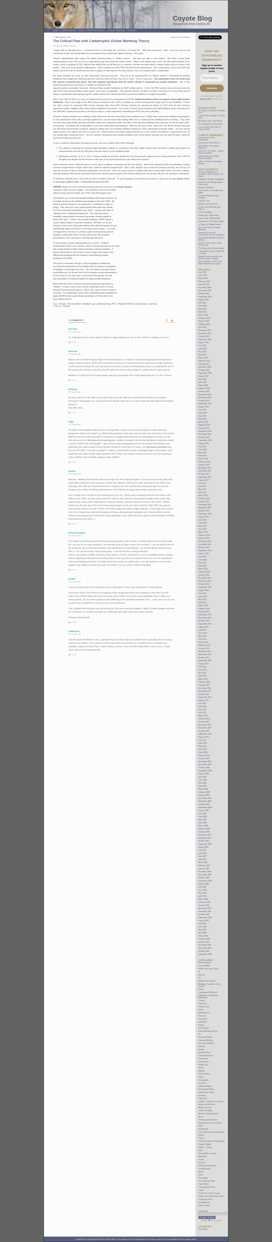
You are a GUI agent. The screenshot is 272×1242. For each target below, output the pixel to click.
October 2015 (203, 547)
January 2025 (203, 321)
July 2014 (202, 593)
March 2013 (203, 642)
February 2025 (204, 318)
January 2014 (203, 612)
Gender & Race (204, 1052)
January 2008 (203, 832)
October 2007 (203, 841)
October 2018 (203, 437)
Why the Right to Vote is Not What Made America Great (210, 262)
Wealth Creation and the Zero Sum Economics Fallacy (210, 257)
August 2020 (203, 376)
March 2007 (203, 862)
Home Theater (204, 1074)
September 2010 (205, 734)
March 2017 (203, 495)
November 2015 (204, 544)
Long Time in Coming (179, 37)
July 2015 (202, 556)
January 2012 (203, 685)
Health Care (203, 1065)
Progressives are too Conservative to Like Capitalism (211, 234)
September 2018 (205, 440)
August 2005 (203, 920)
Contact (132, 31)
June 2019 (202, 413)
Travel (200, 1190)
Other (200, 1126)
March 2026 (203, 278)
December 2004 (204, 945)
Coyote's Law (203, 1006)
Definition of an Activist (207, 204)
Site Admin (202, 1229)
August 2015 (203, 553)
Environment (203, 1028)
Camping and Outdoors (207, 992)
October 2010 (203, 731)
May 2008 (202, 820)
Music (200, 1117)
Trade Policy (203, 1184)
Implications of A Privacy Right (211, 221)
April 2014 (202, 602)
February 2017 (204, 498)
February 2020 (204, 388)
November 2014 (204, 581)
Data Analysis (204, 1013)
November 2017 (204, 471)
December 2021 (204, 330)
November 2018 (204, 434)
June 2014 (202, 596)
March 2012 (203, 679)
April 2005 (202, 933)
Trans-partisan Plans (206, 1187)
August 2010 (203, 737)
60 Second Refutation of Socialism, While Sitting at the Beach (210, 174)
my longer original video (67, 182)
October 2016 (203, 511)
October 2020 (203, 370)
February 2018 (204, 462)
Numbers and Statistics (208, 1120)
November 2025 (204, 290)
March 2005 (203, 936)
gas (94, 304)
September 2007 (205, 844)
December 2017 (204, 468)
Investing (202, 1095)
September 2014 (205, 587)
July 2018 (202, 446)
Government (203, 1062)
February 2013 (204, 645)
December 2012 (204, 651)
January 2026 (203, 284)
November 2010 (204, 728)
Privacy (201, 1138)
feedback (87, 304)
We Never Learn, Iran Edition (210, 121)
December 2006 (204, 871)
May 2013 (202, 636)
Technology (203, 1178)
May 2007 (202, 856)
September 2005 (205, 917)
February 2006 (204, 902)
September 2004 (205, 954)
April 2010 (202, 749)
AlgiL (71, 421)
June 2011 (202, 706)
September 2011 (205, 697)
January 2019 (203, 428)
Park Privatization (95, 31)
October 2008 (203, 804)
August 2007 (203, 847)
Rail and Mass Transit (207, 1153)
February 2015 (204, 572)
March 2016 (203, 532)
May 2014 (202, 599)
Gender (201, 1049)
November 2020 (204, 367)
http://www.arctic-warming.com (101, 440)
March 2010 (203, 752)
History (201, 1068)
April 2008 (202, 823)
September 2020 (205, 373)
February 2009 (204, 792)
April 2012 (202, 676)
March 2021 (203, 358)
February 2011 (204, 719)
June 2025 (202, 306)
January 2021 (203, 364)
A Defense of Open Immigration (211, 179)
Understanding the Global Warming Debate (208, 157)
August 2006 (203, 884)
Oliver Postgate (76, 533)
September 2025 (205, 297)
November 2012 (204, 654)
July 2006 (202, 887)
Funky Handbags (205, 212)
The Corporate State (206, 1181)
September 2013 (205, 624)
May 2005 (202, 930)
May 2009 (202, 783)
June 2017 (202, 486)
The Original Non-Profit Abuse (210, 124)
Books (201, 989)
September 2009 (205, 771)
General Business (205, 1055)
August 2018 (203, 443)
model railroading (205, 1110)
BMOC (81, 31)
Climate (62, 304)
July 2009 (202, 777)
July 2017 (202, 483)
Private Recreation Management (211, 1141)
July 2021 (202, 345)
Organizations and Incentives (210, 1123)
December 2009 (204, 761)
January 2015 (203, 575)
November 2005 (204, 911)
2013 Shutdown (204, 963)
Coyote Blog (192, 18)
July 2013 (202, 630)
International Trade (206, 1092)
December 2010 (204, 725)
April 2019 (202, 419)
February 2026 (204, 281)
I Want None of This (63, 37)
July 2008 (202, 813)
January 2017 (203, 501)
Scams (201, 1159)
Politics (201, 1135)
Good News (203, 1058)
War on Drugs (204, 1205)
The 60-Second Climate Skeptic (211, 248)
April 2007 (202, 859)
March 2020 (203, 385)
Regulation (202, 1156)
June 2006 (202, 890)
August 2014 (203, 590)
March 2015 (203, 569)
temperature (142, 304)
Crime (200, 1010)
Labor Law (202, 1098)
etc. (199, 1034)
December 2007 (204, 835)
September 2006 (205, 881)
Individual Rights (205, 1086)
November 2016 (204, 507)
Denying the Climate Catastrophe (206, 139)
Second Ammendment (207, 1166)
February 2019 (204, 425)
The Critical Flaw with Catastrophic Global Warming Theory (101, 41)
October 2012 (203, 657)
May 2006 (202, 893)
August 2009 (203, 774)
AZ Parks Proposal (116, 31)
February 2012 (204, 682)
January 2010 (203, 758)
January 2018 (203, 465)
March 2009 (203, 789)
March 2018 (203, 459)
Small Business (204, 1169)
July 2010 (202, 740)
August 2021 (203, 342)
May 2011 (202, 709)
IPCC (114, 304)
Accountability (204, 966)
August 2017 (203, 480)
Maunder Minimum (126, 304)
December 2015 (204, 541)
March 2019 (203, 422)
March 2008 (203, 826)
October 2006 (203, 878)
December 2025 (204, 287)
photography (203, 1129)
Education (202, 1022)
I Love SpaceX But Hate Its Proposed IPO (209, 128)
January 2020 (203, 391)
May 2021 (202, 352)
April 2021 (202, 355)
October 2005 (203, 914)
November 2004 (204, 948)
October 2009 (203, 768)
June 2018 (202, 449)
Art (199, 978)
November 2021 (204, 333)
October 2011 (203, 694)
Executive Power (205, 1037)
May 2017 (202, 489)
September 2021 (205, 339)
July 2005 (202, 923)
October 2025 (203, 293)
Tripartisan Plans (205, 1199)
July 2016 (202, 520)
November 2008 (204, 801)
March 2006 (203, 899)
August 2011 (203, 700)
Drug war (202, 1016)
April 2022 (202, 327)
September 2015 (205, 550)
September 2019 (205, 404)
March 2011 (203, 716)
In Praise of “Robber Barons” (210, 224)
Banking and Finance (207, 981)
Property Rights (204, 1144)
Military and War (205, 1107)
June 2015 (202, 560)
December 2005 (204, 908)
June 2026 (202, 275)
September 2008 (205, 807)
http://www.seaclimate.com (158, 447)
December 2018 (204, 431)
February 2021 (204, 361)
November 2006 (204, 875)
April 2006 (202, 896)
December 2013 (204, 615)
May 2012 (202, 673)
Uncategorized (204, 1202)
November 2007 (204, 838)
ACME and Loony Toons (208, 969)
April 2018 (202, 456)
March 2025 (203, 315)
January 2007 (203, 869)
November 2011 (204, 691)
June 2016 (202, 523)
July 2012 (202, 667)
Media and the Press (206, 1104)
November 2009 (204, 764)
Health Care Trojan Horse (208, 215)
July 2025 (202, 303)
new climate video (180, 178)
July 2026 (202, 272)
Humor (201, 1077)
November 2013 (204, 618)
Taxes (200, 1175)
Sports (201, 1172)
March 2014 (203, 605)
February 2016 (204, 535)
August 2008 (203, 810)
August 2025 (203, 300)
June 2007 (202, 853)
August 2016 (203, 517)
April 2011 (202, 712)
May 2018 (202, 453)
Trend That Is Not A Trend (209, 1193)
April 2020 (202, 382)
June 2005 (202, 927)
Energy (201, 1025)
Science (201, 1163)
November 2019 (204, 397)
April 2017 (202, 492)
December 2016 (204, 505)
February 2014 (204, 608)
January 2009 (203, 795)
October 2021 (203, 336)
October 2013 (203, 621)
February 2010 (204, 755)
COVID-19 (202, 1003)
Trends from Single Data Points (211, 1196)
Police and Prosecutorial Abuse (211, 1132)
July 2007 (202, 850)
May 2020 (202, 379)
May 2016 (202, 526)
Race (200, 1150)
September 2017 (205, 477)
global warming (104, 304)
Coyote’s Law (203, 201)
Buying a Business (206, 187)
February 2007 (204, 865)
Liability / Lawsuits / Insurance (210, 1101)
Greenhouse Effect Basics (209, 143)
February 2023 (204, 324)
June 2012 (202, 670)
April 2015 (202, 566)
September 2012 (205, 660)
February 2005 (204, 939)
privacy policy (206, 99)
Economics (203, 1019)
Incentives (202, 1083)
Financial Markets (205, 1040)
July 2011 (202, 703)
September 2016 (205, 514)
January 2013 (203, 648)
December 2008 (204, 798)
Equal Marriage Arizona (207, 1031)
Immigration (203, 1080)
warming (153, 304)
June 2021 (202, 349)
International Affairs (206, 1089)
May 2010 (202, 746)
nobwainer (74, 631)
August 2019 (203, 407)
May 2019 (202, 416)
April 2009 (202, 786)
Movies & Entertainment (208, 1114)
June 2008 (202, 816)
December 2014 (204, 578)
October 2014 (203, 584)
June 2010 (202, 743)
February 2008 (204, 829)
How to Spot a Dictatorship (209, 218)
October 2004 (203, 951)
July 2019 (202, 410)
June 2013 (202, 633)
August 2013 (203, 627)
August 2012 (203, 664)
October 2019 (203, 401)
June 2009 (202, 780)
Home (55, 31)
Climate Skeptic (68, 31)
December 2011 (204, 688)
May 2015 (202, 563)
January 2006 (203, 905)
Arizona (201, 975)
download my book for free (96, 182)
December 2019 (204, 394)
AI (199, 972)
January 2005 (203, 942)
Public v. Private (205, 1147)
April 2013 (202, 639)
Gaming (201, 1046)
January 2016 (203, 538)
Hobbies (201, 1071)
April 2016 (202, 529)
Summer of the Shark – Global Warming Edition (210, 152)
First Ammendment (206, 1043)
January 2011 (203, 722)
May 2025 (202, 309)
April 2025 (202, 312)
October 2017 (203, 474)
